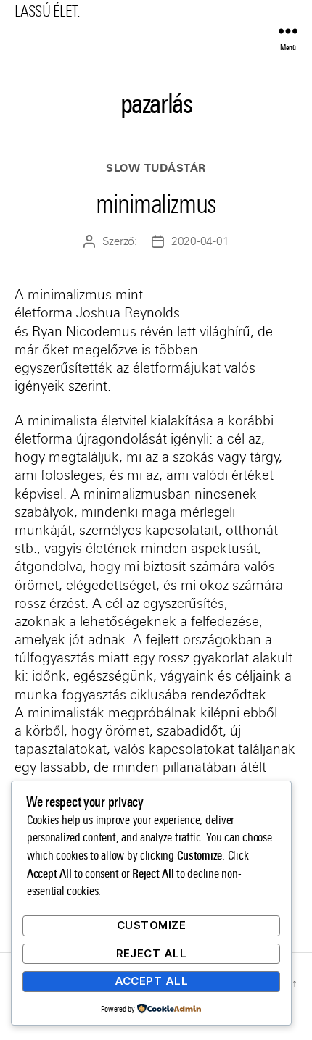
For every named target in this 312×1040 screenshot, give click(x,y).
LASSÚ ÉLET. (47, 11)
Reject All (151, 953)
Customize (151, 925)
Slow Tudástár (156, 168)
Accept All (152, 981)
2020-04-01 (200, 241)
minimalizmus (155, 204)
